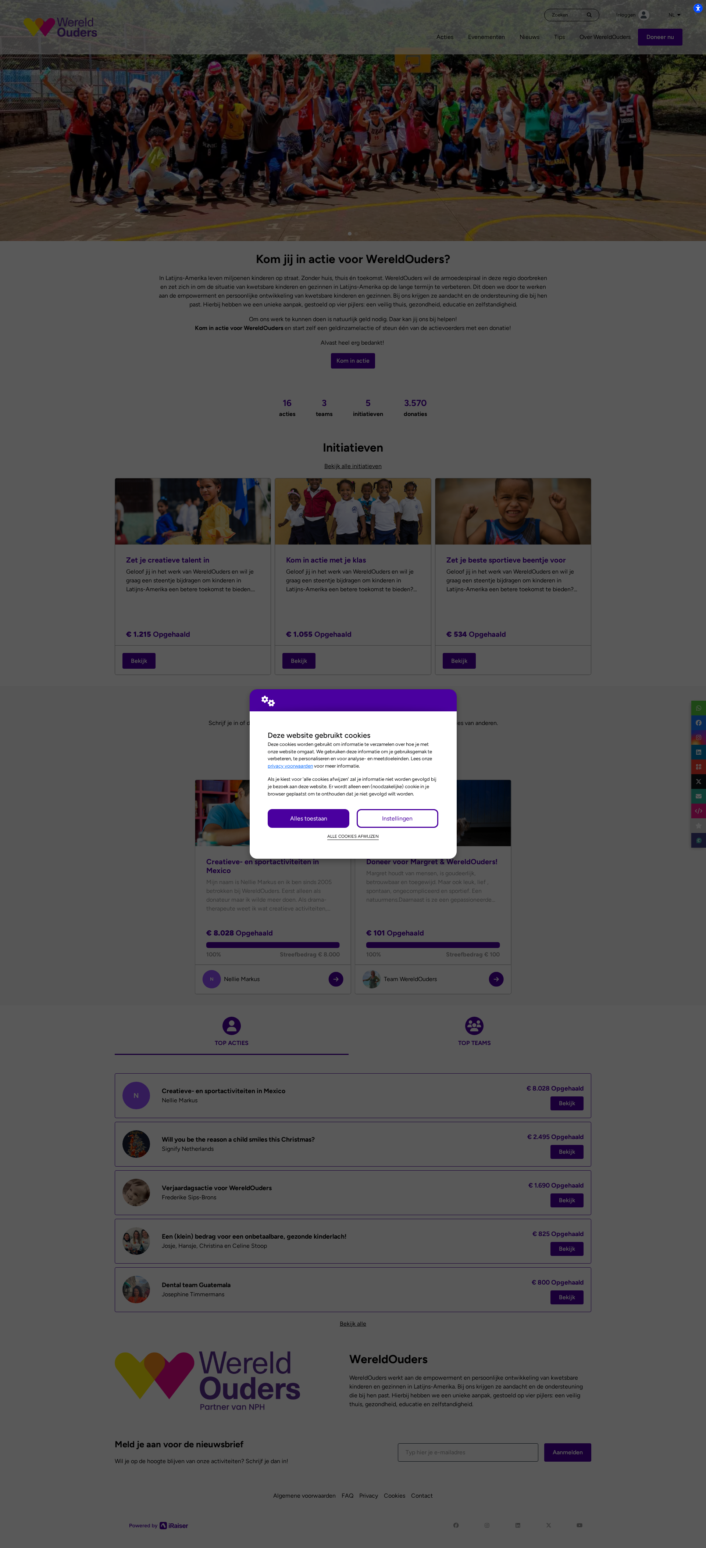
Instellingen (397, 818)
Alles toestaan (308, 818)
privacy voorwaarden (290, 766)
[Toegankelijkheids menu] (697, 8)
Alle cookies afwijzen (353, 836)
